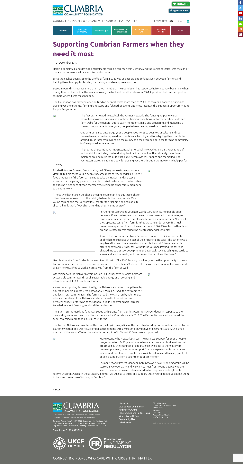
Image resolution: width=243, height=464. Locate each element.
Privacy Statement (159, 403)
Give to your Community (82, 30)
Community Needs (161, 30)
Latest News (125, 422)
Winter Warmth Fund (141, 30)
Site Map (156, 410)
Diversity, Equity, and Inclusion (164, 405)
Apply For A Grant (128, 409)
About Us (62, 31)
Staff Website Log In (160, 417)
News (180, 31)
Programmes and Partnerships (121, 30)
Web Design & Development (162, 423)
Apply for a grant (101, 31)
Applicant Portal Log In (161, 415)
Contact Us (157, 412)
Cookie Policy (158, 408)
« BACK (56, 389)
